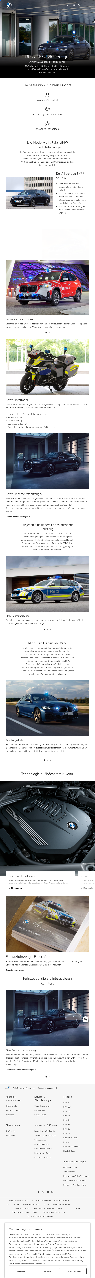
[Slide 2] (49, 332)
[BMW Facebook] (38, 1192)
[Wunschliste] (79, 5)
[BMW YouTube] (47, 1192)
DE (79, 1208)
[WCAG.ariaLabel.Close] (78, 1009)
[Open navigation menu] (85, 5)
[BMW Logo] (9, 5)
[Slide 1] (46, 332)
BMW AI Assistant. (55, 1017)
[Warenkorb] (74, 5)
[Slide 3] (50, 629)
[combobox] (85, 1019)
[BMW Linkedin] (52, 1192)
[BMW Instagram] (43, 1192)
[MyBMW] (68, 5)
